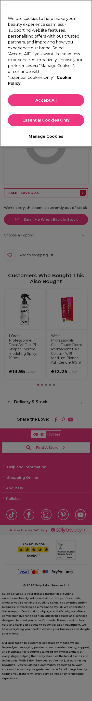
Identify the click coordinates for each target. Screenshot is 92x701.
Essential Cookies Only (46, 120)
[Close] (86, 6)
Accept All (46, 100)
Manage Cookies (46, 136)
